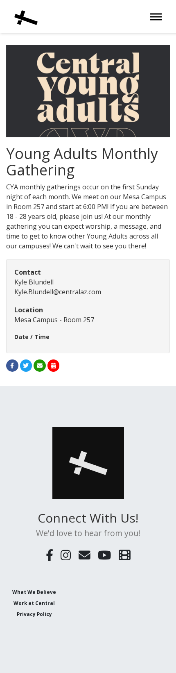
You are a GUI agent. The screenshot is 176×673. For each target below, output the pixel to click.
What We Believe (34, 592)
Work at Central (34, 603)
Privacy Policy (34, 614)
